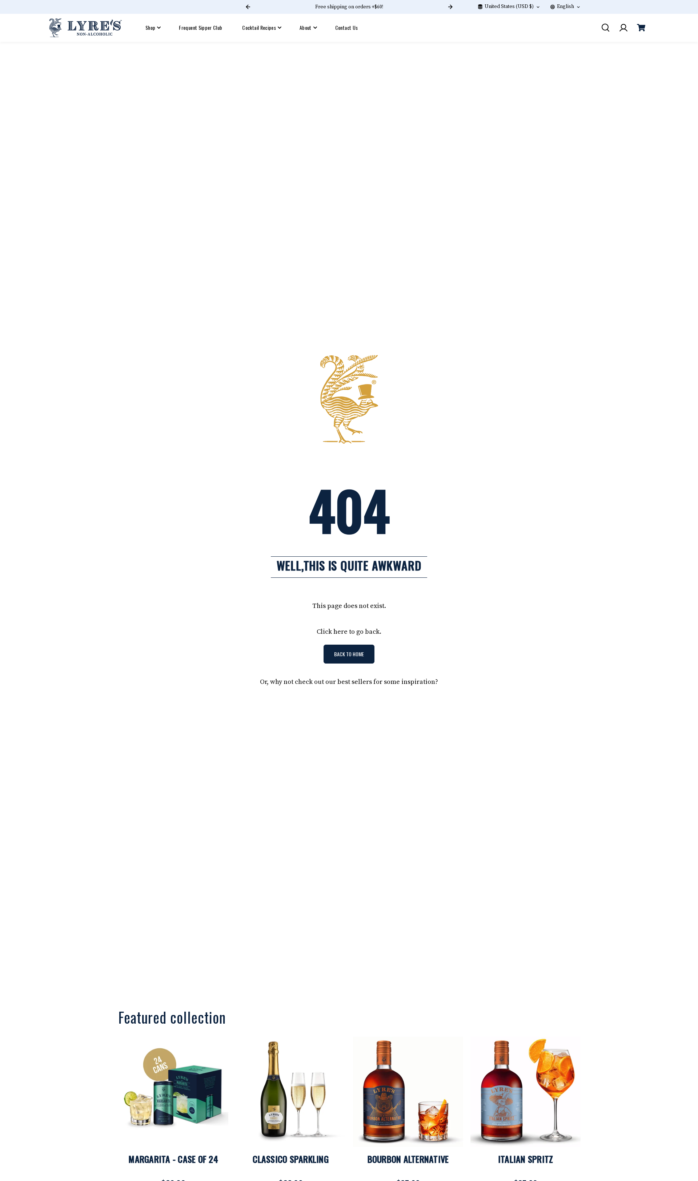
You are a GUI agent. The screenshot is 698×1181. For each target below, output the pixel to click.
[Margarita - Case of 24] (173, 1092)
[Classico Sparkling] (291, 1092)
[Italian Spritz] (525, 1092)
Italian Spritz (525, 1158)
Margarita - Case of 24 (173, 1158)
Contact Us (346, 27)
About (306, 27)
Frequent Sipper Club (200, 27)
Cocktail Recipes (259, 27)
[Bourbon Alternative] (408, 1092)
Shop (150, 27)
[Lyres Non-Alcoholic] (85, 27)
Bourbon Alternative (408, 1158)
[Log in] (623, 28)
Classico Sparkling (291, 1158)
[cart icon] (641, 28)
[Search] (605, 28)
